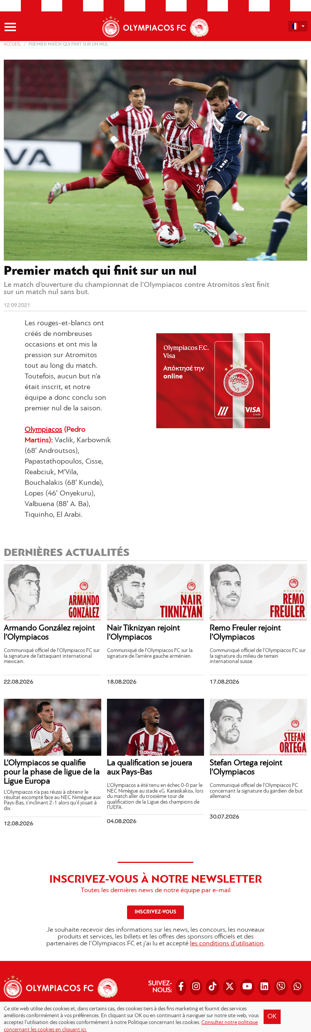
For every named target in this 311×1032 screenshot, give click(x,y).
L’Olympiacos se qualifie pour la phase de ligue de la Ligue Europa (52, 772)
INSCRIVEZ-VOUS (155, 912)
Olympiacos (43, 430)
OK (272, 1016)
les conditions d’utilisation (227, 943)
